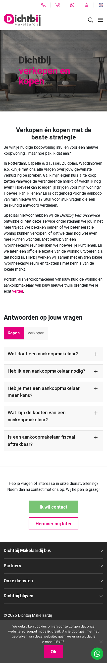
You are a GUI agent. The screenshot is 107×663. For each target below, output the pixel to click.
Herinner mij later (54, 523)
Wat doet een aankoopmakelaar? (43, 354)
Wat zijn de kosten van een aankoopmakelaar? (36, 416)
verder (17, 291)
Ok (53, 651)
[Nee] (100, 641)
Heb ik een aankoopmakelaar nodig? (46, 371)
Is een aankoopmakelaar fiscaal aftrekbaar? (41, 440)
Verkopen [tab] (36, 333)
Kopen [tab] (14, 333)
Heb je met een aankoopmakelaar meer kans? (44, 391)
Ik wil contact (53, 507)
